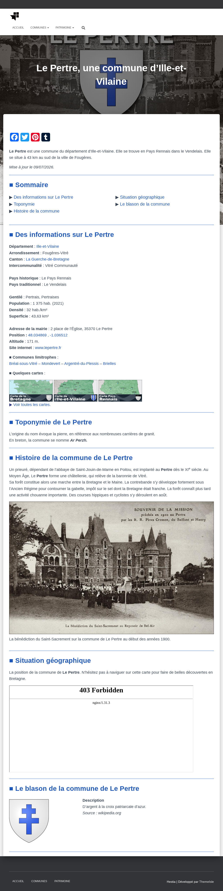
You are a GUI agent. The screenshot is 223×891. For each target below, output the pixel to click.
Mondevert (51, 363)
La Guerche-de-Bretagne (47, 259)
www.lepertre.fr (48, 348)
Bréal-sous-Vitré (23, 363)
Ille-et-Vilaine (47, 246)
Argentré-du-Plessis (81, 363)
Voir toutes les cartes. (32, 404)
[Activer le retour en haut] (214, 882)
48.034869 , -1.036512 (48, 335)
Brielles (109, 363)
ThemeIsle (206, 881)
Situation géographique (142, 197)
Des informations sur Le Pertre (43, 197)
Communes (38, 27)
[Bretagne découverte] (14, 16)
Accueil (18, 27)
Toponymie (24, 204)
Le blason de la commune (145, 204)
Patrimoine (64, 27)
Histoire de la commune (36, 211)
